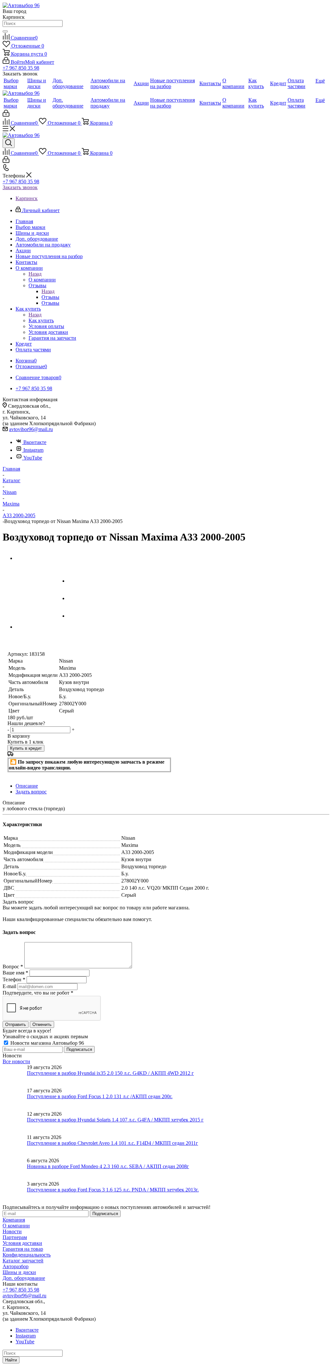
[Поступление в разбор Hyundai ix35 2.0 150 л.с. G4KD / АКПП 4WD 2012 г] (15, 1076)
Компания (14, 1220)
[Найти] (5, 31)
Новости (12, 1231)
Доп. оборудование (24, 1278)
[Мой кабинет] (6, 115)
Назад (35, 274)
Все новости (16, 1061)
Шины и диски (19, 1272)
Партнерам (15, 1237)
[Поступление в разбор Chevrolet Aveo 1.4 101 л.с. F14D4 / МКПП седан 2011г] (15, 1146)
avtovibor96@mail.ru (31, 429)
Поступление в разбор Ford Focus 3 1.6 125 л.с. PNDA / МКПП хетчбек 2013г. (113, 1189)
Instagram (33, 450)
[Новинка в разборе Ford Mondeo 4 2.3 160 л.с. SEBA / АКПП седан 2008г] (15, 1169)
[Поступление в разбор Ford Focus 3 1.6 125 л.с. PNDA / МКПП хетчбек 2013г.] (15, 1192)
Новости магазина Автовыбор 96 (46, 1043)
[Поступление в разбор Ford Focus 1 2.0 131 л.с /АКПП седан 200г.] (15, 1099)
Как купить (41, 320)
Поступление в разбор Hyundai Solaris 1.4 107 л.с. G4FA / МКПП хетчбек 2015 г (115, 1119)
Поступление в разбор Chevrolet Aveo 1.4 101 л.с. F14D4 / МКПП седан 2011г (112, 1143)
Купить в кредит (26, 748)
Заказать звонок (20, 187)
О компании (42, 279)
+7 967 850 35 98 (21, 68)
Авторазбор (16, 1266)
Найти (11, 1360)
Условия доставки (22, 1243)
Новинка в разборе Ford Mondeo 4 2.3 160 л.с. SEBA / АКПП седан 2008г (108, 1166)
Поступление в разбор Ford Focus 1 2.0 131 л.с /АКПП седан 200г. (99, 1096)
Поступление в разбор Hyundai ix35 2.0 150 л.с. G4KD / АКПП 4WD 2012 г (110, 1073)
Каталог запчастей (23, 1260)
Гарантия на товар (23, 1249)
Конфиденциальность (27, 1255)
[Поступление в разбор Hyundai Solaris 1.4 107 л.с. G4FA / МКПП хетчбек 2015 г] (15, 1122)
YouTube (32, 458)
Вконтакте (34, 442)
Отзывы (50, 297)
